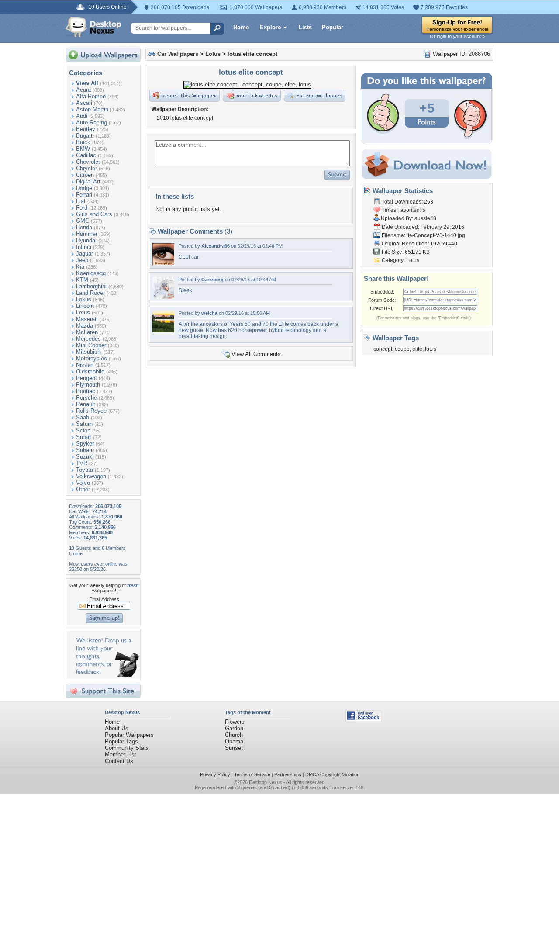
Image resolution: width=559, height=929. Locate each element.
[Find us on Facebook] (363, 719)
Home (241, 27)
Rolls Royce (91, 411)
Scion (83, 430)
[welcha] (163, 330)
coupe (402, 349)
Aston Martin (92, 109)
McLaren (87, 332)
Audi (81, 116)
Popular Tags (121, 741)
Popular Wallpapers (129, 735)
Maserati (87, 319)
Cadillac (86, 155)
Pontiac (85, 391)
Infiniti (83, 247)
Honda (84, 227)
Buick (83, 142)
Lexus (83, 299)
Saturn (84, 424)
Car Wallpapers (177, 54)
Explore (270, 27)
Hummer (86, 234)
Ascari (84, 103)
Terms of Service (252, 774)
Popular (332, 27)
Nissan (84, 365)
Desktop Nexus (265, 782)
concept (382, 349)
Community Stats (127, 748)
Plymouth (88, 384)
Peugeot (86, 378)
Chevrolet (88, 162)
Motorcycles (91, 358)
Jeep (82, 260)
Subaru (85, 450)
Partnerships (287, 774)
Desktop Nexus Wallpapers (93, 27)
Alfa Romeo (91, 96)
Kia (80, 266)
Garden (234, 728)
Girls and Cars (94, 214)
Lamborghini (91, 286)
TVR (81, 463)
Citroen (85, 175)
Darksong (212, 279)
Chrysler (86, 168)
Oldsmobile (90, 371)
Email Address (104, 599)
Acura (83, 89)
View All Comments (256, 354)
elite (417, 349)
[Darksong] (163, 297)
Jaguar (84, 253)
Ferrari (84, 194)
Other (83, 489)
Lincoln (85, 306)
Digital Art (88, 181)
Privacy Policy (215, 774)
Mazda (84, 325)
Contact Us (119, 761)
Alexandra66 (215, 246)
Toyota (84, 469)
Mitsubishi (89, 352)
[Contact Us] (106, 675)
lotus (430, 349)
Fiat (81, 201)
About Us (116, 728)
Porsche (86, 397)
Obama (234, 741)
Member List (120, 754)
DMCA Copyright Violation (332, 774)
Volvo (83, 483)
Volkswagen (91, 476)
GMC (82, 221)
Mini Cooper (91, 345)
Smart (83, 437)
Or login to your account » (457, 36)
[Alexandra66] (163, 263)
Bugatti (85, 135)
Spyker (85, 443)
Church (234, 735)
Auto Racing (91, 122)
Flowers (235, 721)
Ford (81, 207)
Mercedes (88, 338)
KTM (82, 279)
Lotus (83, 312)
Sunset (234, 748)
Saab (82, 417)
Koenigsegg (91, 273)
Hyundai (86, 240)
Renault (85, 404)
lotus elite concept (252, 54)
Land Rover (90, 293)
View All (87, 83)
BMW (83, 148)
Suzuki (84, 456)
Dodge (84, 188)
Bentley (85, 129)
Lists (305, 27)
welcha (209, 313)
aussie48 (425, 218)
